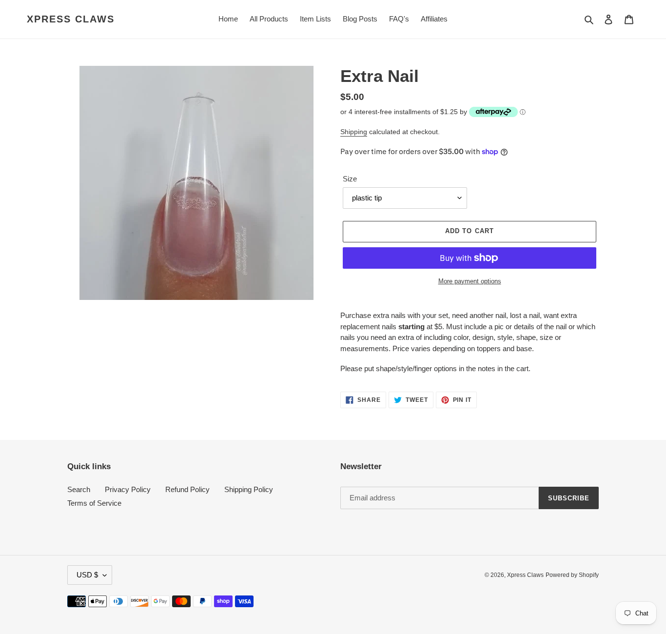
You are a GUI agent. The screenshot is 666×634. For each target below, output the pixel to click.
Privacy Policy (128, 489)
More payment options (469, 281)
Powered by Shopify (572, 575)
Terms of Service (94, 503)
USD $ (87, 575)
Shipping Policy (248, 489)
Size (350, 179)
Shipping (353, 132)
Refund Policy (187, 489)
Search (78, 489)
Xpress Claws (71, 19)
